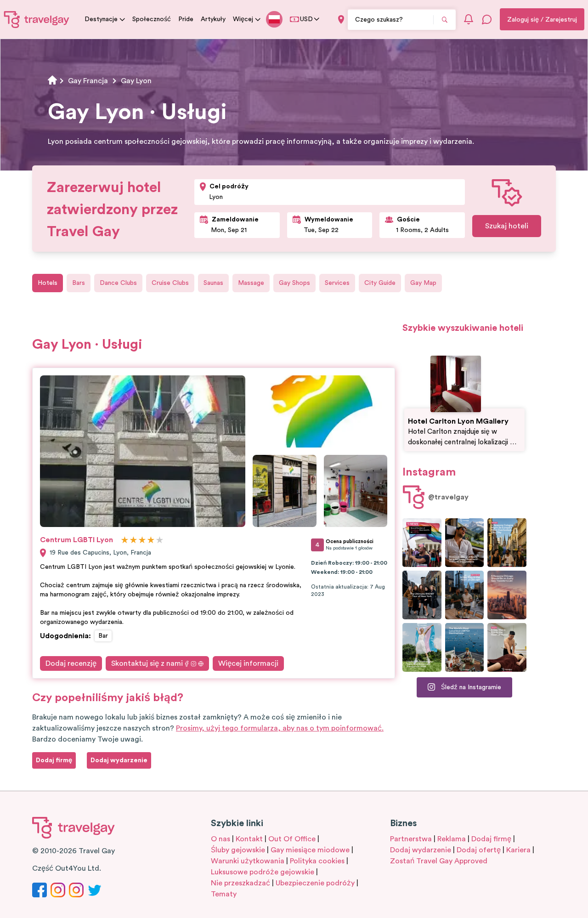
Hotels (47, 283)
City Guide (380, 283)
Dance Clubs (118, 283)
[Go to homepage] (37, 19)
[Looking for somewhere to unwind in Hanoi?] (506, 647)
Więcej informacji (248, 663)
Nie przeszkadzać (240, 883)
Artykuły (213, 19)
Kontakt (249, 839)
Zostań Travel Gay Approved (438, 861)
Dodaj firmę (491, 839)
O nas (220, 839)
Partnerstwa (411, 839)
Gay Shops (294, 283)
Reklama (451, 839)
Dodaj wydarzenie (420, 850)
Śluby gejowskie (238, 850)
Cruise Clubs (170, 283)
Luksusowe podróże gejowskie (262, 872)
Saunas (213, 283)
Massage (251, 283)
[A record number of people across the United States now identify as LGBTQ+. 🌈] (421, 542)
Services (337, 283)
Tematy (224, 894)
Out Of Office (292, 839)
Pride (185, 19)
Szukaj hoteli (506, 226)
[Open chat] (486, 19)
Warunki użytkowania (247, 861)
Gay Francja (88, 81)
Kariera (518, 850)
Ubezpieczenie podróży (315, 883)
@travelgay (448, 497)
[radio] (124, 540)
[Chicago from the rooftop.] (464, 595)
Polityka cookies (317, 861)
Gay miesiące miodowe (310, 850)
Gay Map (423, 283)
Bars (78, 283)
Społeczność (151, 19)
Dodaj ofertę (479, 850)
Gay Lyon (136, 81)
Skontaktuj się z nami (147, 663)
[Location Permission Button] (341, 19)
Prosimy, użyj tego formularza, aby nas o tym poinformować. (280, 728)
